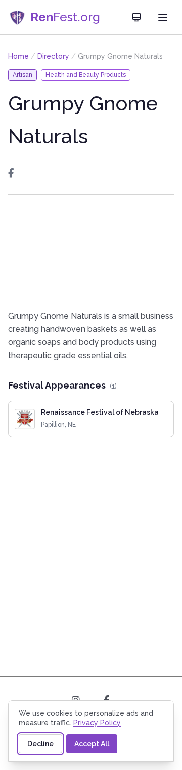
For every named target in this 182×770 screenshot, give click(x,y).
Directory (53, 56)
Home (18, 56)
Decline (40, 744)
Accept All (91, 744)
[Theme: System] (136, 17)
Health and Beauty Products (86, 75)
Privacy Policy (97, 723)
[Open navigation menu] (163, 17)
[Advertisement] (91, 252)
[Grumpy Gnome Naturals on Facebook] (11, 173)
